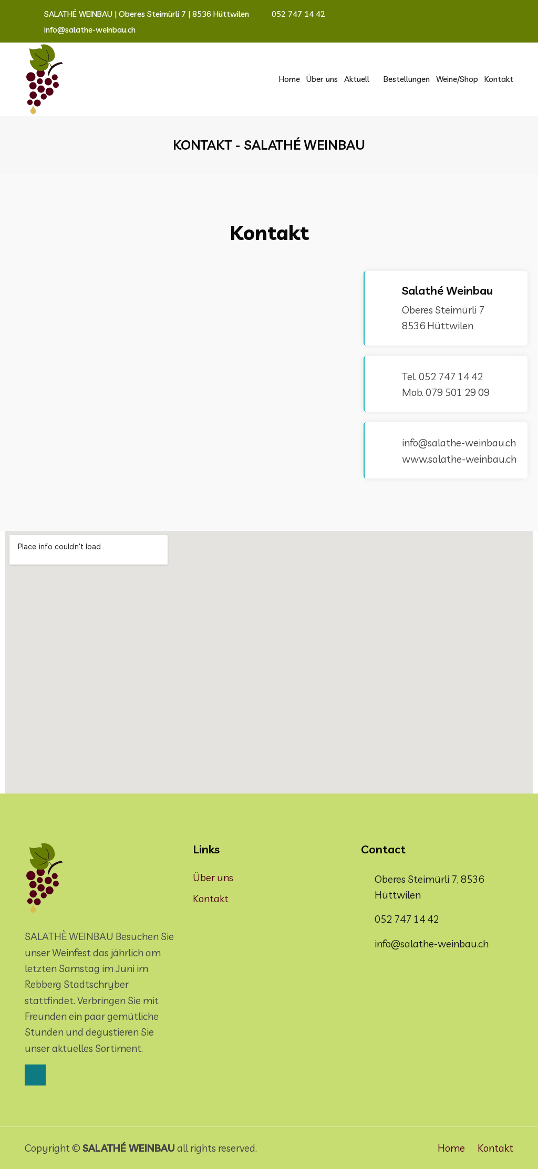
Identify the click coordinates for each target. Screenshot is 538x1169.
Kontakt (498, 79)
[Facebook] (35, 1075)
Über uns (322, 79)
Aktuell (356, 79)
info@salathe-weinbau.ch (89, 30)
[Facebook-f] (501, 14)
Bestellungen (407, 79)
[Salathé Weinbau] (45, 79)
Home (289, 79)
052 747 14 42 (297, 14)
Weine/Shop (457, 79)
